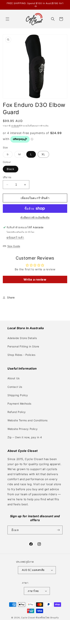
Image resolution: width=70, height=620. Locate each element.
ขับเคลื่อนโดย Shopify (47, 617)
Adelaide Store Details (22, 338)
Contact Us (14, 386)
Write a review (35, 279)
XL (43, 154)
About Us (13, 378)
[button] (7, 19)
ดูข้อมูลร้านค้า (15, 237)
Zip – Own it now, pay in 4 (24, 437)
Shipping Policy (17, 395)
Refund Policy (16, 412)
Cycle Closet (28, 617)
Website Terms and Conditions (27, 420)
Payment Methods (19, 403)
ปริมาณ (7, 177)
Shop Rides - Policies (21, 354)
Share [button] (11, 297)
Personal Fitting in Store (23, 346)
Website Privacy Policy (22, 428)
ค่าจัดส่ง (15, 126)
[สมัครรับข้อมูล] (58, 530)
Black (10, 169)
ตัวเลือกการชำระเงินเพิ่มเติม (35, 217)
